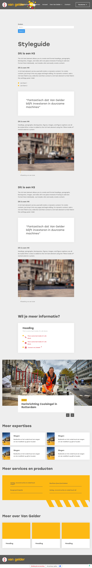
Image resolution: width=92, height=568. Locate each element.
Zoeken (20, 24)
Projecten (36, 4)
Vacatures (81, 4)
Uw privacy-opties (52, 566)
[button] (25, 4)
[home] (13, 559)
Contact (67, 4)
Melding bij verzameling (37, 566)
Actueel (45, 4)
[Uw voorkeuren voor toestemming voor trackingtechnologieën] (89, 565)
